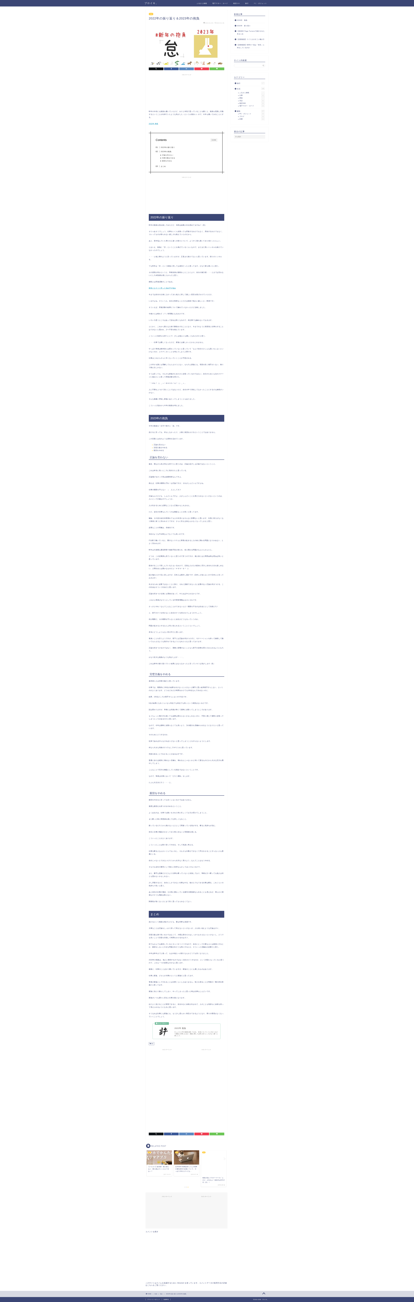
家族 (251, 98)
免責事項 (166, 1299)
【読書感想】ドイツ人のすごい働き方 (250, 39)
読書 (251, 119)
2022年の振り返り (168, 147)
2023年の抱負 (166, 151)
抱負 (152, 1043)
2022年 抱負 (153, 124)
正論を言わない (167, 155)
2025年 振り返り (244, 26)
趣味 (250, 111)
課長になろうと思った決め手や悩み (162, 288)
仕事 (251, 95)
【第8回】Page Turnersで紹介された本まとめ (251, 32)
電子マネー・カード (220, 3)
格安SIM (236, 3)
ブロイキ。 (151, 3)
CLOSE (214, 140)
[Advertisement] (186, 91)
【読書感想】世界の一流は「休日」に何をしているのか (250, 46)
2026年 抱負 (242, 20)
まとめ (163, 166)
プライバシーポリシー (153, 1299)
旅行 (247, 3)
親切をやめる (167, 161)
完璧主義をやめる (168, 158)
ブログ (251, 116)
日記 (151, 14)
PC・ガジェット (260, 3)
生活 (250, 89)
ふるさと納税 (202, 3)
